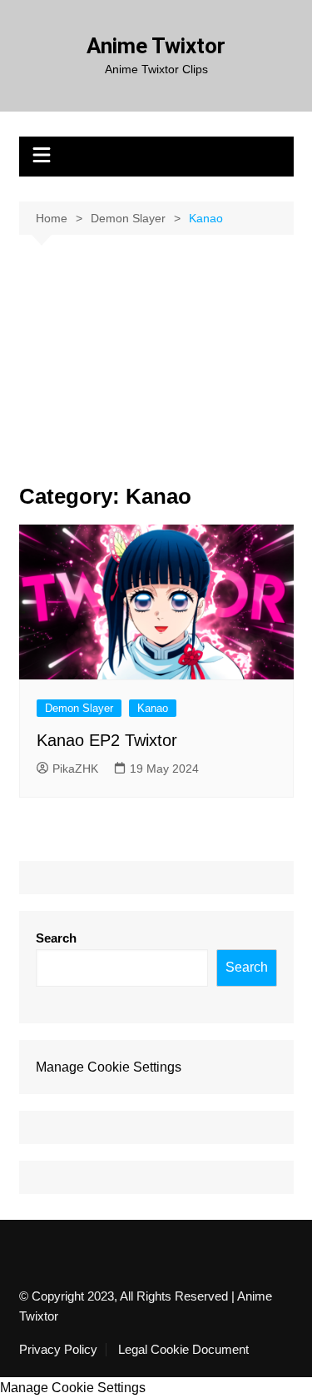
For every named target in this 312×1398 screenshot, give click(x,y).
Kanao (152, 708)
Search (56, 938)
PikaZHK (75, 768)
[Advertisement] (156, 372)
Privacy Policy (58, 1349)
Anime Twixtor (156, 45)
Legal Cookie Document (183, 1349)
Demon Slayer (79, 708)
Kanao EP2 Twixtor (107, 740)
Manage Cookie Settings (108, 1067)
